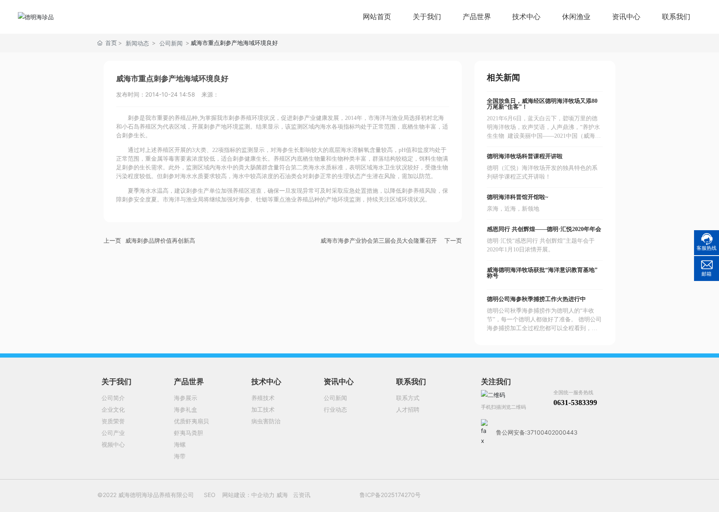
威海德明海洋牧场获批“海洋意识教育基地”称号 (542, 273)
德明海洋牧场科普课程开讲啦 (525, 156)
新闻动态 (137, 43)
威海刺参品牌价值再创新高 (160, 240)
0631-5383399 (575, 402)
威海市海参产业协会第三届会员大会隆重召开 (378, 240)
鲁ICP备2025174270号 (390, 494)
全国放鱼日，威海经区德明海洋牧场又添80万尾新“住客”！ (542, 104)
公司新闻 (171, 43)
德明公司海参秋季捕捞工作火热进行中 (536, 299)
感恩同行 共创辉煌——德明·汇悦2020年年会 (544, 229)
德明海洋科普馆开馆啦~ (517, 197)
